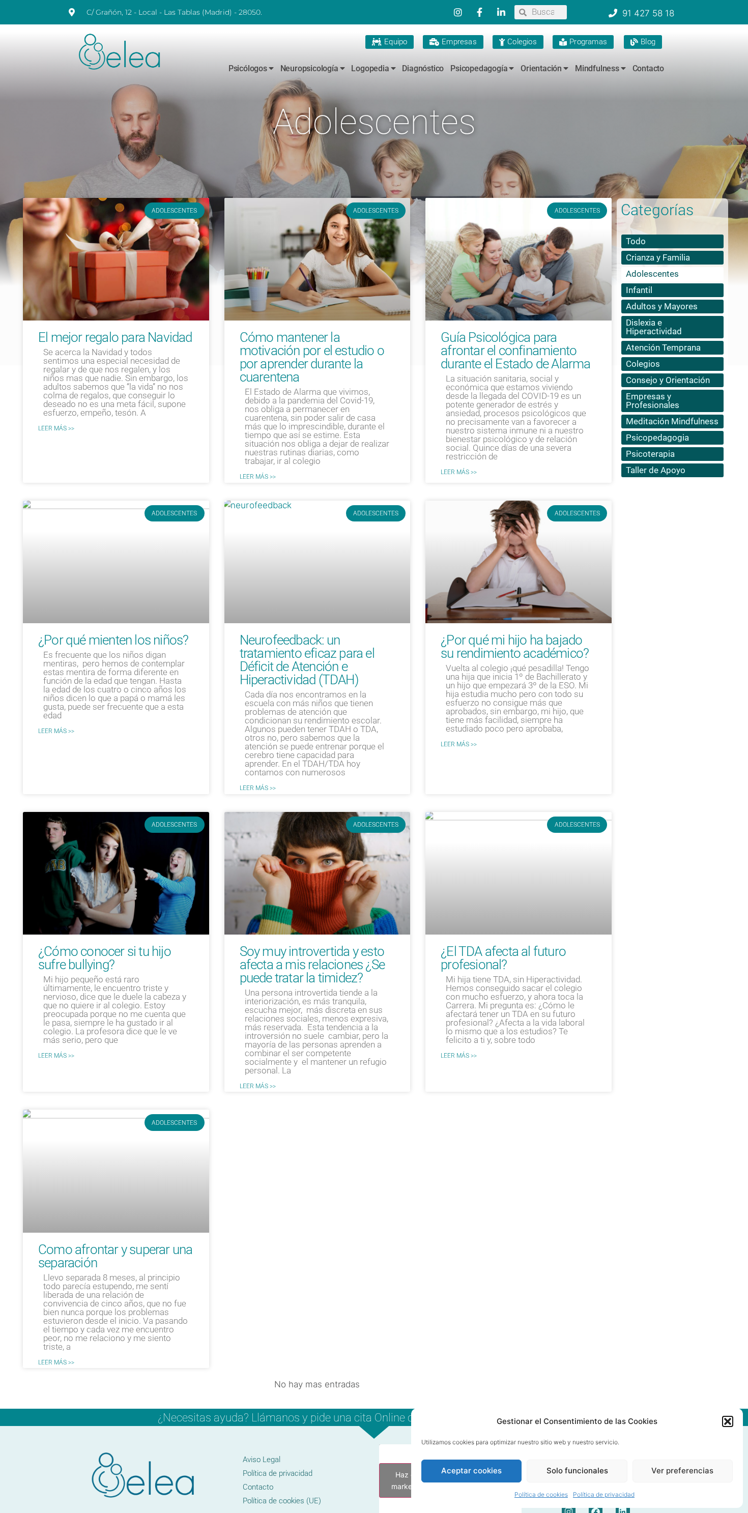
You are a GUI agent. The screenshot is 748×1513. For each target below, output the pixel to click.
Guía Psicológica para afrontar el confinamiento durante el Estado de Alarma (515, 350)
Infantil (639, 290)
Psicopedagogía (478, 68)
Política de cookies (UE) (282, 1500)
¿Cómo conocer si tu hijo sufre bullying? (104, 958)
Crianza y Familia (658, 257)
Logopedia (370, 68)
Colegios (643, 364)
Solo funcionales (577, 1470)
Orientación (541, 68)
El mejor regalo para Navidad (115, 337)
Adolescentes (652, 274)
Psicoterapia (650, 454)
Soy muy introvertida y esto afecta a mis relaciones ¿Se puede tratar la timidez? (312, 964)
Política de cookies (541, 1494)
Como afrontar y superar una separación (115, 1256)
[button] (728, 1421)
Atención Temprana (663, 347)
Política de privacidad (604, 1494)
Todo (636, 241)
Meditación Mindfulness (672, 421)
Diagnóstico (423, 68)
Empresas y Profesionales (652, 400)
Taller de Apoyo (655, 470)
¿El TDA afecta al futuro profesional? (503, 958)
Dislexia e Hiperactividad (654, 326)
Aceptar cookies (471, 1470)
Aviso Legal (261, 1459)
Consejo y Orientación (668, 380)
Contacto (648, 68)
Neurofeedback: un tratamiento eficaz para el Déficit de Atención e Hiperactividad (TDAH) (307, 659)
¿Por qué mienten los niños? (113, 640)
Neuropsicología (309, 68)
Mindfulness (597, 68)
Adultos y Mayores (662, 306)
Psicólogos (247, 68)
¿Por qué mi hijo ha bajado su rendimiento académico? (515, 646)
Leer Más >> (56, 428)
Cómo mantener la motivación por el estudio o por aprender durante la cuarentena (312, 357)
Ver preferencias (682, 1470)
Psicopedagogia (657, 437)
